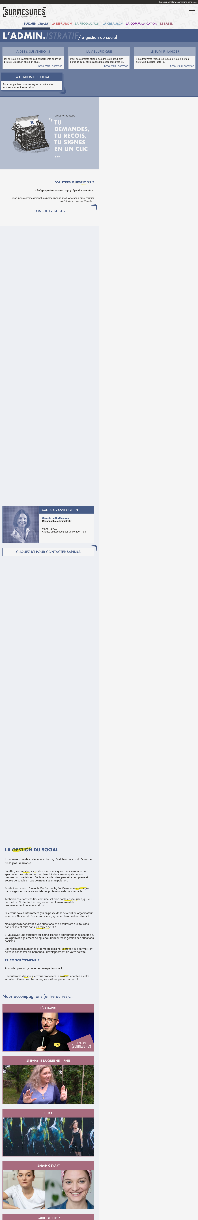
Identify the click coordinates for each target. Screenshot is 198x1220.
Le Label (166, 23)
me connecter (190, 2)
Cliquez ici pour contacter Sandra (48, 552)
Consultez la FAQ (50, 211)
